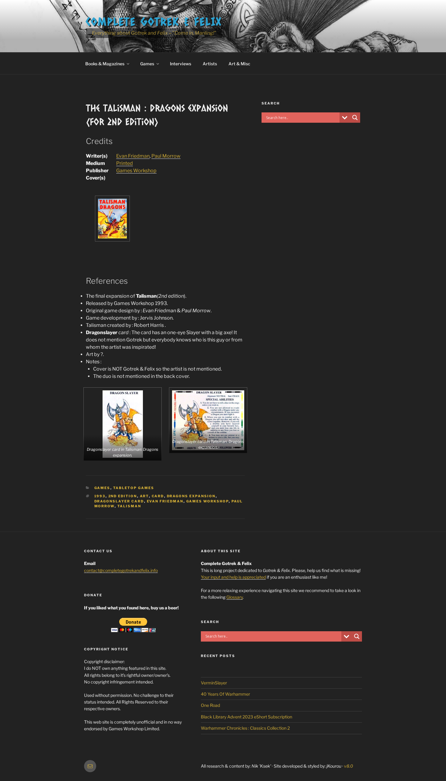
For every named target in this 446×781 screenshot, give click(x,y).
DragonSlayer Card (119, 501)
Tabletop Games (133, 488)
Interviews (180, 63)
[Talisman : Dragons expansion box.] (112, 239)
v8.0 (348, 766)
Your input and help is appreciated (233, 577)
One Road (210, 705)
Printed (124, 163)
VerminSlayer (214, 682)
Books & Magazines (104, 63)
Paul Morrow (166, 156)
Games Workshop (136, 170)
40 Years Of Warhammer (225, 694)
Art (144, 496)
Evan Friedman (133, 156)
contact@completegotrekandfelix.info (121, 570)
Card (158, 496)
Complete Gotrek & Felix (154, 21)
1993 (100, 496)
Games (147, 63)
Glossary (234, 597)
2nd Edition (122, 496)
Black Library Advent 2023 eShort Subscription (246, 716)
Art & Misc (239, 63)
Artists (210, 63)
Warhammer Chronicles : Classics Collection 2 (245, 728)
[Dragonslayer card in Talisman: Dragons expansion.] (123, 424)
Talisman (129, 506)
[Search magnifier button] (355, 117)
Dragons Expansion (191, 496)
